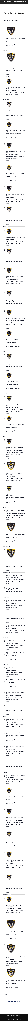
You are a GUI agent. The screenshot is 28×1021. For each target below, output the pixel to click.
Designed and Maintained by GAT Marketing (14, 1017)
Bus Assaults (9, 863)
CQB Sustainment (11, 90)
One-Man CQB (10, 616)
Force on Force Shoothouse (13, 133)
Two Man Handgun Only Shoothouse (15, 513)
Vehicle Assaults (10, 800)
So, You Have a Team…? (12, 154)
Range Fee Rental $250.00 (13, 577)
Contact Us (18, 1015)
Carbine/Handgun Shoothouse (14, 218)
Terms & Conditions (11, 1015)
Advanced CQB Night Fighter (13, 68)
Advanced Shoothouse (12, 279)
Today (14, 994)
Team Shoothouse (11, 342)
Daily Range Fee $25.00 (12, 589)
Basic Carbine (10, 239)
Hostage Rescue (10, 364)
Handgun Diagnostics (12, 301)
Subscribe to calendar (13, 1001)
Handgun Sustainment (12, 407)
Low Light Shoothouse (12, 41)
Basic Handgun (10, 197)
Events (4, 14)
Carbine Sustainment (11, 427)
